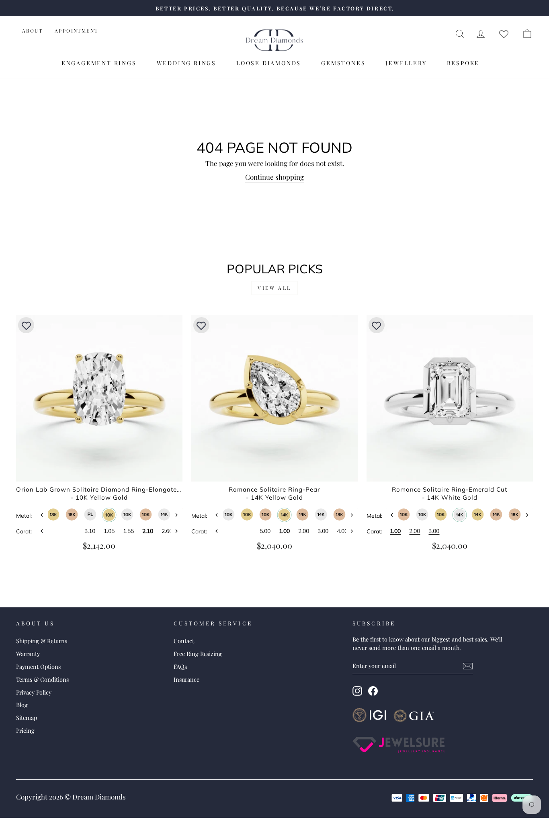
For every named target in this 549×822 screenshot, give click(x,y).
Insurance (186, 679)
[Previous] (42, 515)
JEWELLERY (405, 63)
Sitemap (26, 717)
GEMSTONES (343, 63)
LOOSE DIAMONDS (268, 63)
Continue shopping (274, 176)
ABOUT (32, 30)
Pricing (25, 730)
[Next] (176, 515)
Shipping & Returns (41, 641)
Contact (184, 641)
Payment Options (38, 666)
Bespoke (463, 63)
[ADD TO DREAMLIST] (26, 325)
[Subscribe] (468, 666)
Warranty (28, 654)
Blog (22, 705)
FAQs (180, 666)
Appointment (76, 30)
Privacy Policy (33, 692)
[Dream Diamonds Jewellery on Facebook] (373, 691)
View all (274, 288)
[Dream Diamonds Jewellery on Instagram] (357, 691)
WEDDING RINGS (186, 63)
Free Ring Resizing (198, 654)
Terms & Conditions (42, 679)
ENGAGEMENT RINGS (99, 63)
